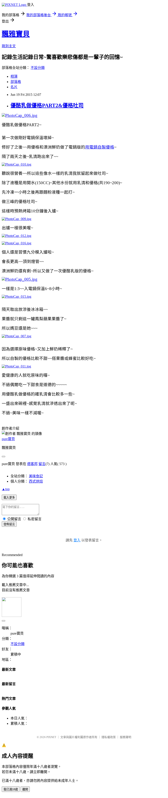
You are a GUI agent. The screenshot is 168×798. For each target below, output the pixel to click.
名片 (14, 87)
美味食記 (36, 476)
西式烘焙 (36, 481)
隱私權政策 (109, 737)
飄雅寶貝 (16, 34)
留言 (42, 464)
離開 (25, 789)
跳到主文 (9, 46)
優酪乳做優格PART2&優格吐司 (47, 105)
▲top (6, 489)
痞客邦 (32, 464)
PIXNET (51, 737)
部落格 (15, 82)
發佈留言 (9, 524)
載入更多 (9, 497)
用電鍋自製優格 (99, 147)
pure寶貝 (8, 439)
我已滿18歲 (11, 789)
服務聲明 (125, 737)
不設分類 (38, 68)
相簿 (14, 76)
